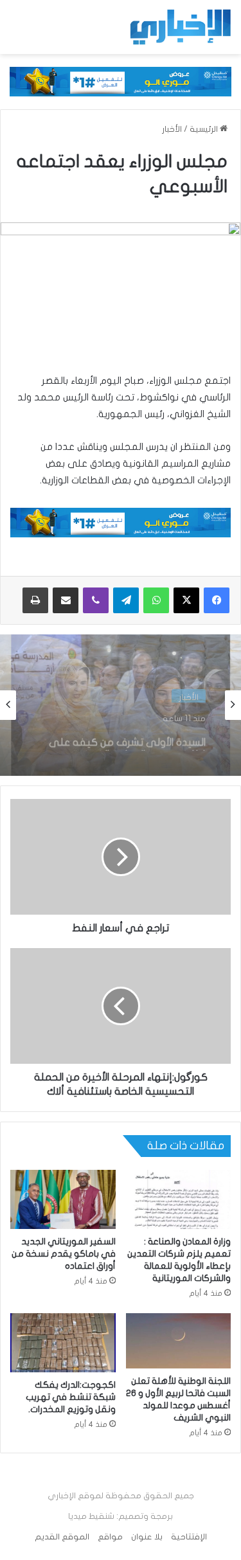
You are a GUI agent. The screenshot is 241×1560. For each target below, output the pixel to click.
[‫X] (186, 600)
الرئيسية (205, 129)
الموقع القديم (62, 1536)
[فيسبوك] (216, 600)
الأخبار (172, 129)
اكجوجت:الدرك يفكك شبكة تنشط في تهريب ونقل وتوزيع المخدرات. (71, 1397)
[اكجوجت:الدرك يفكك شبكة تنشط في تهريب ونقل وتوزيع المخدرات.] (63, 1342)
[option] (120, 705)
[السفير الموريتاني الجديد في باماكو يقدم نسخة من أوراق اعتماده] (63, 1199)
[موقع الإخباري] (180, 27)
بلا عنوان (147, 1536)
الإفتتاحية (189, 1536)
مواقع (110, 1536)
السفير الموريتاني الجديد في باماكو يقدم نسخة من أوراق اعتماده (64, 1254)
